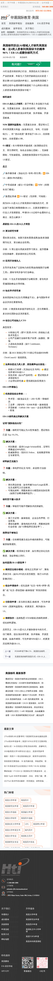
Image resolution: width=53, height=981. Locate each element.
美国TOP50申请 (32, 936)
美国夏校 (5, 961)
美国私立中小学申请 (33, 930)
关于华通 (11, 3)
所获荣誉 (5, 924)
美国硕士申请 (26, 812)
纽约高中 (28, 830)
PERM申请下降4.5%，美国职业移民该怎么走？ (31, 651)
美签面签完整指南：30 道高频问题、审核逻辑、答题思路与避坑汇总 (26, 761)
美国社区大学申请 (12, 824)
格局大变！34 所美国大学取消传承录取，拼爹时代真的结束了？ (26, 746)
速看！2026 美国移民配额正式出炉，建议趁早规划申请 (28, 715)
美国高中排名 (28, 842)
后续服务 (29, 23)
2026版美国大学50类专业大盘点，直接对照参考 (24, 751)
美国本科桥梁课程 (33, 941)
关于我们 (29, 28)
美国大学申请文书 (12, 830)
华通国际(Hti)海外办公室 (28, 3)
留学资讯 (17, 28)
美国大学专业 (10, 836)
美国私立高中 (26, 836)
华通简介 (5, 914)
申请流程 (5, 929)
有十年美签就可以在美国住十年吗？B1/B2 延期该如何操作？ (26, 766)
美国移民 (11, 32)
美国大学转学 (10, 818)
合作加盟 (45, 3)
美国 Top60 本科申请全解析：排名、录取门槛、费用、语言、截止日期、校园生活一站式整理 (26, 776)
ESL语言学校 (43, 23)
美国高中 (25, 800)
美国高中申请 (28, 806)
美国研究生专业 (11, 842)
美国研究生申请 (11, 806)
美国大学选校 (10, 812)
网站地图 (5, 939)
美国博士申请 (39, 824)
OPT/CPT (5, 971)
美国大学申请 (10, 800)
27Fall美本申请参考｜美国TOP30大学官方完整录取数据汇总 (26, 741)
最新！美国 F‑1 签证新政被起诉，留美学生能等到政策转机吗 (26, 756)
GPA (27, 824)
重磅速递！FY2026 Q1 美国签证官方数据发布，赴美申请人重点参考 (26, 771)
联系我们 (4, 7)
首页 (2, 3)
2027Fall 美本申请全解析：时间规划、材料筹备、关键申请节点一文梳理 (26, 781)
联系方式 (5, 934)
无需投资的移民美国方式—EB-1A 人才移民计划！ (31, 657)
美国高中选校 (26, 818)
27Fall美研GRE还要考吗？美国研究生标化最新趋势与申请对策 (26, 736)
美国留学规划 (15, 23)
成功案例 (5, 28)
